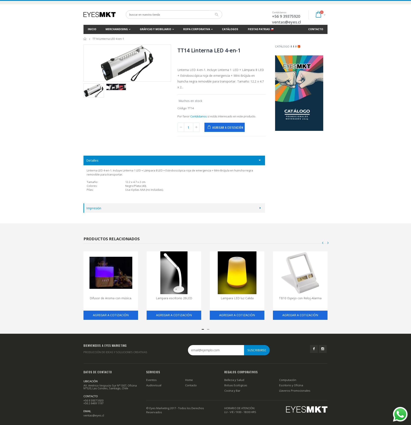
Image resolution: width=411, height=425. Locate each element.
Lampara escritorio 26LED (174, 298)
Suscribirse (256, 350)
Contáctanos (198, 116)
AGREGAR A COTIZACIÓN (227, 127)
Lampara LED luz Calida (237, 298)
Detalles (92, 160)
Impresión (93, 208)
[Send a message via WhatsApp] (400, 414)
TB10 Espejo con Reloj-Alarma (300, 298)
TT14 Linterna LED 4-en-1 (209, 50)
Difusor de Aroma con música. (111, 298)
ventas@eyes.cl (286, 22)
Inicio (85, 38)
